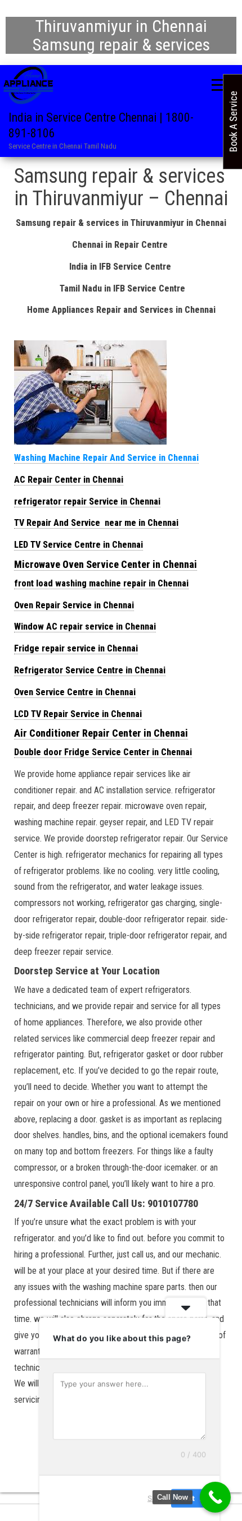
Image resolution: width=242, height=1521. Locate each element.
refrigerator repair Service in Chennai (87, 501)
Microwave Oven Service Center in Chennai (105, 564)
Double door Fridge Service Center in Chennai (103, 752)
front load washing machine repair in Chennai (101, 583)
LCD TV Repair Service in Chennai (78, 714)
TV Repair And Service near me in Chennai (96, 522)
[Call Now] (215, 1497)
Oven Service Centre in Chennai (75, 692)
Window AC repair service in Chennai (85, 626)
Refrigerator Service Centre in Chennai (89, 670)
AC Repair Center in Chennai (68, 479)
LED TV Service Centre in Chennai (78, 544)
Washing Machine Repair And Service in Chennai (106, 457)
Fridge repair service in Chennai (76, 648)
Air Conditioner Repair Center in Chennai (101, 733)
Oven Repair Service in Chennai (74, 605)
